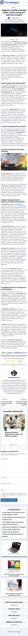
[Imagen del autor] (9, 18)
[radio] (7, 361)
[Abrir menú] (26, 2)
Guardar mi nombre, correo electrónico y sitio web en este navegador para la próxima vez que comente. (14, 495)
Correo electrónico (6, 483)
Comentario (5, 459)
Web (2, 490)
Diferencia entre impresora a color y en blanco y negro (14, 434)
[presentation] (14, 421)
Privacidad (14, 605)
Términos (14, 625)
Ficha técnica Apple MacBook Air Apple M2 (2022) (21, 402)
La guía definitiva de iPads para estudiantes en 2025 (14, 594)
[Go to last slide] (5, 429)
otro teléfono (19, 204)
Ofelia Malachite (16, 17)
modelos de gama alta (9, 85)
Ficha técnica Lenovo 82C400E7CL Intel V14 (14, 556)
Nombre (3, 477)
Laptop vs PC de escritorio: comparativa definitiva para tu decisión (12, 534)
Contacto (14, 611)
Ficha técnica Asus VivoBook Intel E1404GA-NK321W (14, 575)
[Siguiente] (22, 429)
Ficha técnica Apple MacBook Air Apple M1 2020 (6, 402)
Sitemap (14, 618)
